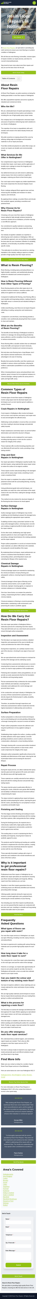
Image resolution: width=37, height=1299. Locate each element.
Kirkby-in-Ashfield (8, 1193)
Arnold (3, 1077)
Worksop (6, 1203)
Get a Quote (17, 37)
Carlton (24, 1075)
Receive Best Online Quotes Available (18, 383)
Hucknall (6, 1188)
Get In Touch (18, 1276)
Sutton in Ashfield (8, 1195)
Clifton (5, 1184)
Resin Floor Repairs (9, 48)
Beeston (29, 1075)
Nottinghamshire (6, 1075)
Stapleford (6, 1186)
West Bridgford (16, 1075)
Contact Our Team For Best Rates (18, 259)
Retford (5, 1205)
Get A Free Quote (18, 1162)
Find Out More (18, 914)
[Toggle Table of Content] (18, 78)
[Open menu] (34, 3)
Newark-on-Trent (8, 1201)
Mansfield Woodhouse (10, 1199)
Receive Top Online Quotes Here (18, 610)
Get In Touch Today (18, 72)
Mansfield (6, 1197)
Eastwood (6, 1191)
